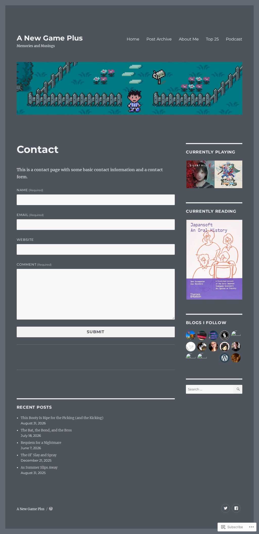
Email (30, 215)
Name (30, 190)
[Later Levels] (191, 358)
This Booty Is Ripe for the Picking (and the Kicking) (62, 418)
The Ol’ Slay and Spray (38, 455)
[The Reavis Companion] (191, 335)
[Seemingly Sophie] (191, 346)
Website (25, 240)
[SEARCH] (237, 389)
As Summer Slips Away (39, 467)
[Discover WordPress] (224, 358)
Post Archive (159, 39)
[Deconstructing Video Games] (236, 358)
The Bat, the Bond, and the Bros (46, 430)
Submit (95, 331)
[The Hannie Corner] (213, 335)
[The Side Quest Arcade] (202, 335)
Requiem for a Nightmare (41, 443)
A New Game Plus (50, 38)
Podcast (234, 39)
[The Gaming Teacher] (202, 358)
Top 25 (212, 39)
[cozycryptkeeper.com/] (213, 346)
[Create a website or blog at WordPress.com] (51, 509)
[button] (200, 174)
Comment (34, 264)
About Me (189, 39)
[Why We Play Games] (202, 346)
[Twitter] (225, 508)
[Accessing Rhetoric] (236, 346)
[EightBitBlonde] (224, 335)
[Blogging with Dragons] (236, 335)
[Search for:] (209, 389)
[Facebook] (236, 508)
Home (133, 39)
